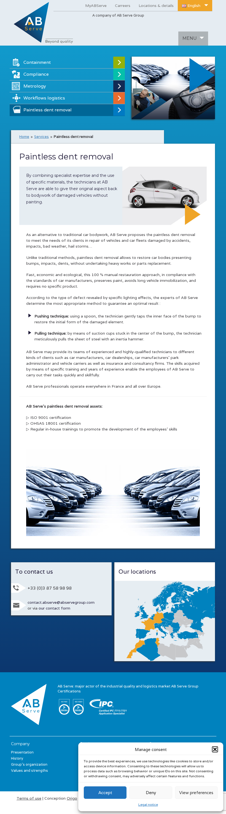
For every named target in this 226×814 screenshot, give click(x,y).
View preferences (196, 792)
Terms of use (29, 798)
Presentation (22, 752)
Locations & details (156, 5)
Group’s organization (29, 764)
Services (41, 136)
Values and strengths (29, 770)
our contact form (54, 608)
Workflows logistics (44, 98)
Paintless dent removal (47, 110)
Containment (37, 62)
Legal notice (148, 804)
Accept (105, 792)
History (17, 758)
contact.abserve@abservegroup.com (61, 602)
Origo (72, 798)
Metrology (34, 86)
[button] (215, 749)
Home (24, 136)
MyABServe (96, 5)
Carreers (122, 5)
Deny (151, 792)
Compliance (36, 74)
